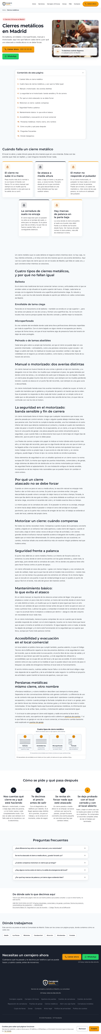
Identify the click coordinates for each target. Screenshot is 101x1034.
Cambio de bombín (84, 999)
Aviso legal (48, 1008)
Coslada (72, 935)
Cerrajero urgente (15, 999)
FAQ (70, 4)
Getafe (6, 935)
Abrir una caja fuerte (67, 1004)
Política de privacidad (62, 1008)
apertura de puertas (72, 716)
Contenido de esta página (30, 73)
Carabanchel (38, 935)
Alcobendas (61, 935)
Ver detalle (7, 1031)
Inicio (34, 4)
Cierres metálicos (51, 1004)
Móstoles (27, 935)
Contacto (77, 4)
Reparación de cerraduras (17, 1004)
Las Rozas (16, 935)
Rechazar (82, 1029)
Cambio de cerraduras (66, 999)
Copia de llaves (20, 1008)
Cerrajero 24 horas (53, 4)
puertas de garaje (36, 722)
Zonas (64, 4)
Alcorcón (50, 935)
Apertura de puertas (48, 999)
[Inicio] (7, 4)
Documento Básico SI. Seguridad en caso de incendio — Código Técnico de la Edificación (41, 907)
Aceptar (94, 1029)
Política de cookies (80, 1008)
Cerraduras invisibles (85, 1004)
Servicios (41, 4)
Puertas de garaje (35, 1004)
